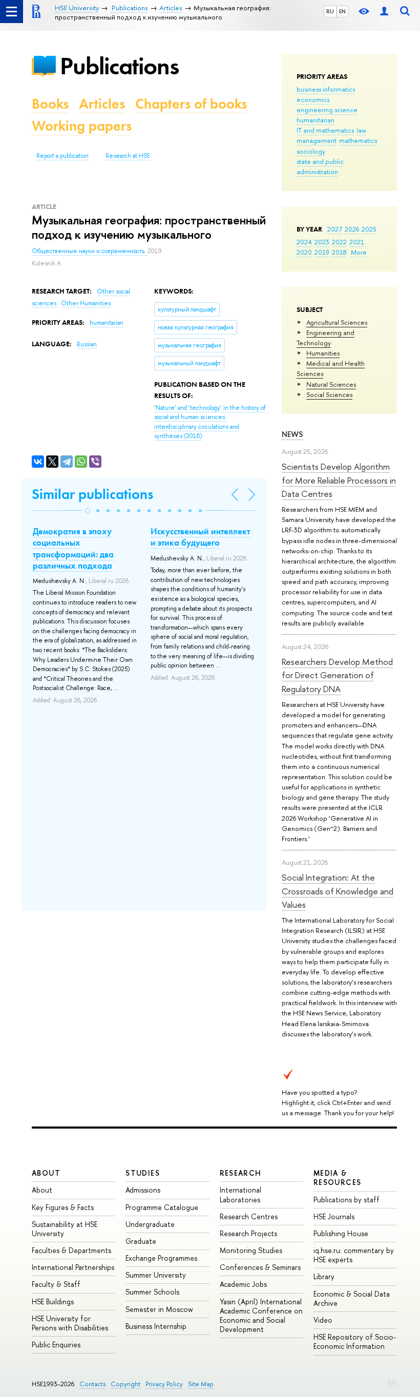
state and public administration (320, 166)
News (292, 434)
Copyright (125, 1384)
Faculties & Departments (71, 1250)
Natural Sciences (331, 384)
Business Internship (155, 1326)
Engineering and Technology (325, 337)
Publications (119, 65)
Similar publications (92, 494)
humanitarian (315, 119)
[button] (87, 511)
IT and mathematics (325, 130)
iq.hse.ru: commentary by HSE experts (353, 1254)
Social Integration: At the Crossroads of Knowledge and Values (337, 890)
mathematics (358, 140)
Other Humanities (86, 303)
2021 (356, 241)
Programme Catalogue (161, 1207)
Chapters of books (191, 104)
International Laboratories (240, 1194)
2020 (304, 252)
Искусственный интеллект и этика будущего (200, 537)
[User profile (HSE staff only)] (384, 11)
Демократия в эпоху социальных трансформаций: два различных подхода (73, 548)
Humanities (323, 353)
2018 (339, 252)
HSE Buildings (53, 1301)
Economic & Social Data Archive (351, 1298)
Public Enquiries (56, 1344)
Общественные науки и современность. (90, 251)
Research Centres (249, 1216)
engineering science (327, 109)
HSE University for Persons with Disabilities (70, 1322)
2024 (304, 241)
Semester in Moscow (159, 1309)
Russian (87, 344)
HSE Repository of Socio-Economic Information (354, 1341)
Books (50, 104)
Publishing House (340, 1233)
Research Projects (248, 1233)
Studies (142, 1173)
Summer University (155, 1275)
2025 (369, 229)
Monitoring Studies (251, 1250)
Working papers (82, 126)
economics (313, 99)
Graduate (140, 1241)
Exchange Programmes (161, 1258)
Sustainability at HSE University (64, 1228)
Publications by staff (346, 1199)
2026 (352, 229)
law (361, 130)
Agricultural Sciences (336, 322)
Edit (392, 1382)
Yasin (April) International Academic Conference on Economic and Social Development (261, 1316)
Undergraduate (150, 1224)
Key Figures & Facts (63, 1207)
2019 (321, 252)
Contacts (92, 1384)
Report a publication (62, 156)
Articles (102, 104)
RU (330, 11)
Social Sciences (329, 394)
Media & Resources (337, 1177)
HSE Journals (333, 1216)
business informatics (326, 89)
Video (322, 1320)
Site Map (201, 1384)
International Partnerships (73, 1267)
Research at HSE (128, 156)
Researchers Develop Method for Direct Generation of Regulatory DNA (337, 675)
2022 (339, 241)
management (317, 140)
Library (323, 1276)
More (359, 252)
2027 (334, 229)
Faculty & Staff (56, 1284)
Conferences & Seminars (260, 1267)
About (46, 1173)
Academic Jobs (243, 1284)
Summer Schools (152, 1292)
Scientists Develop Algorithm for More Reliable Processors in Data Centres (339, 480)
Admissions (142, 1190)
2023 (321, 241)
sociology (311, 151)
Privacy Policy (164, 1384)
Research (241, 1173)
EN (342, 11)
